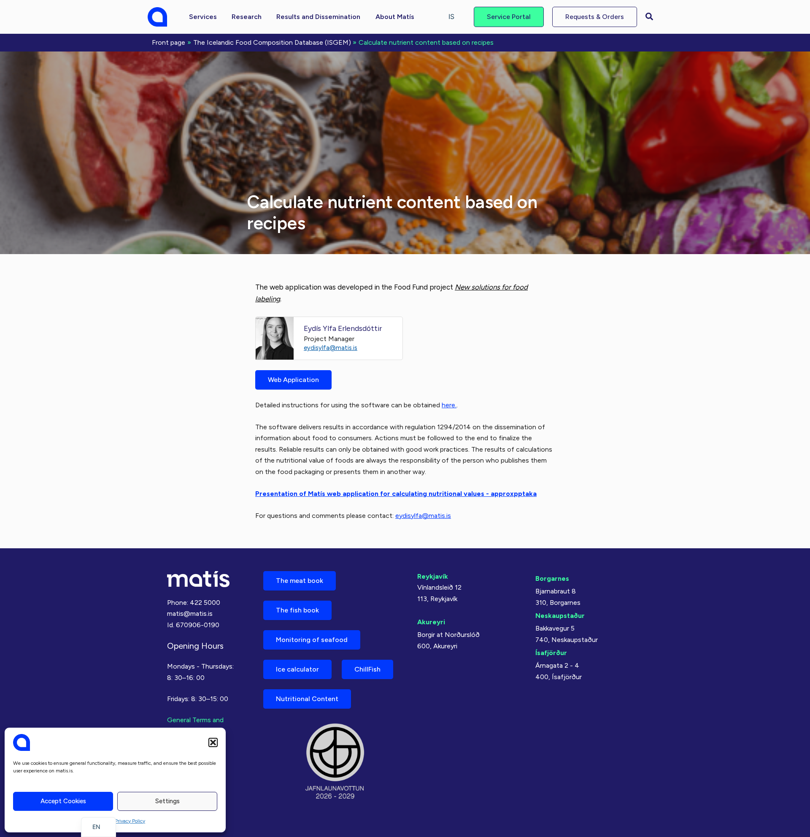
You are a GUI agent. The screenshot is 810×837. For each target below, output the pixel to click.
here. (449, 405)
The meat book (299, 581)
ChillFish (367, 669)
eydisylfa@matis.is (330, 348)
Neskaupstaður (560, 616)
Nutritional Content (307, 699)
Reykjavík (432, 576)
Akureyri (431, 622)
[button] (213, 742)
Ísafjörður (551, 653)
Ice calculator (297, 669)
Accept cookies (63, 801)
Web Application (293, 380)
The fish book (297, 610)
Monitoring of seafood (312, 640)
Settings (167, 801)
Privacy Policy (130, 821)
